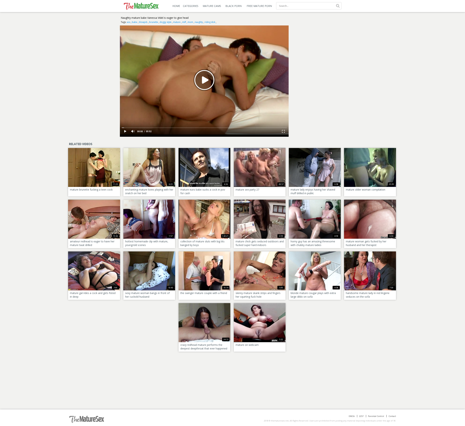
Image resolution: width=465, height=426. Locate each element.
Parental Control (376, 416)
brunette (153, 22)
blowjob (143, 22)
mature (177, 22)
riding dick (210, 22)
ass (128, 22)
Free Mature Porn (259, 6)
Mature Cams (212, 6)
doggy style (165, 22)
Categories (190, 6)
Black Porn (233, 6)
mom (190, 22)
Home (176, 6)
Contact (392, 416)
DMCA (352, 416)
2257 (361, 416)
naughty (199, 22)
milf (184, 22)
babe (134, 22)
